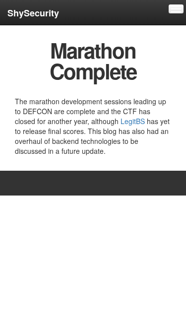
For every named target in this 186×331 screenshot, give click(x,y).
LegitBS (133, 121)
